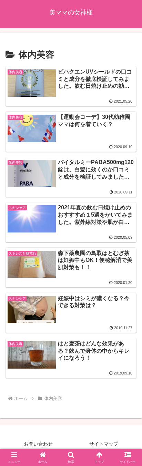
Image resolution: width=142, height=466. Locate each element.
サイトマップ (103, 444)
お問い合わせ (38, 444)
